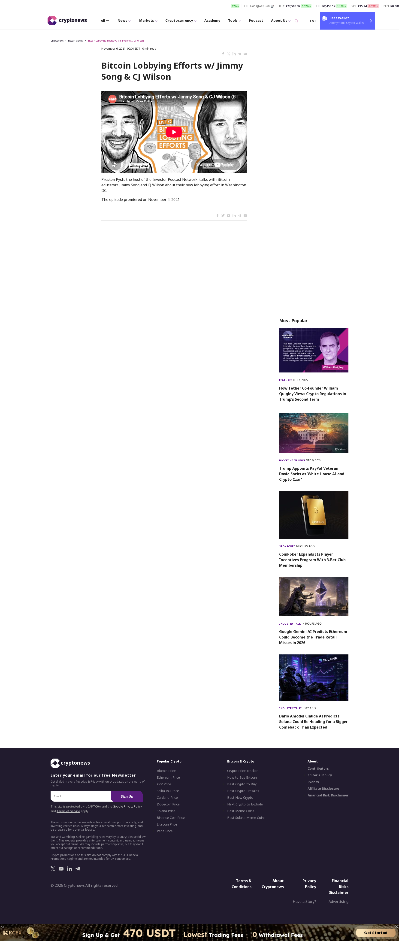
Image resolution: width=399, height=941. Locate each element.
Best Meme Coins (240, 811)
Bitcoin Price (166, 771)
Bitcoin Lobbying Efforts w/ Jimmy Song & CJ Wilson (116, 40)
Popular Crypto (169, 761)
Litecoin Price (167, 824)
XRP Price (164, 784)
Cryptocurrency (179, 20)
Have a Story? (304, 901)
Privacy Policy (309, 883)
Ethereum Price (168, 777)
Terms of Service (68, 811)
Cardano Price (167, 797)
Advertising (338, 901)
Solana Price (166, 811)
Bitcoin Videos (75, 40)
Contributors (318, 768)
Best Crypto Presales (243, 791)
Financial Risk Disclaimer (328, 795)
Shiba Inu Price (168, 791)
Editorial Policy (320, 775)
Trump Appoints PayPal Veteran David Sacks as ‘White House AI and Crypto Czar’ (311, 474)
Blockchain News (292, 460)
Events (313, 782)
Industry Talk (290, 623)
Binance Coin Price (171, 818)
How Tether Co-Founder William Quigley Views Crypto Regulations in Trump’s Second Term (312, 394)
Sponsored (287, 546)
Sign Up (127, 796)
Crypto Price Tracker (242, 771)
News (122, 20)
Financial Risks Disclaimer (338, 886)
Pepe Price (165, 831)
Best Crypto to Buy (242, 784)
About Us (279, 20)
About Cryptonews (273, 883)
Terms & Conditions (241, 883)
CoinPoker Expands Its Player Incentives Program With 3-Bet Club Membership (312, 560)
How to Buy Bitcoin (242, 777)
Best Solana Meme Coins (246, 818)
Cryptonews (57, 40)
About (313, 761)
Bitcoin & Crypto (240, 761)
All (103, 20)
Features (286, 380)
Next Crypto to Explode (245, 804)
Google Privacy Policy (127, 806)
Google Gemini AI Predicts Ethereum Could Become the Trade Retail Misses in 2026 (313, 637)
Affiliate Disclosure (323, 788)
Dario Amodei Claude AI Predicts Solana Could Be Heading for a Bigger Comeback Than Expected (313, 722)
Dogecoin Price (168, 804)
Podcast (256, 20)
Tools (233, 20)
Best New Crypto (240, 797)
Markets (146, 20)
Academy (212, 20)
